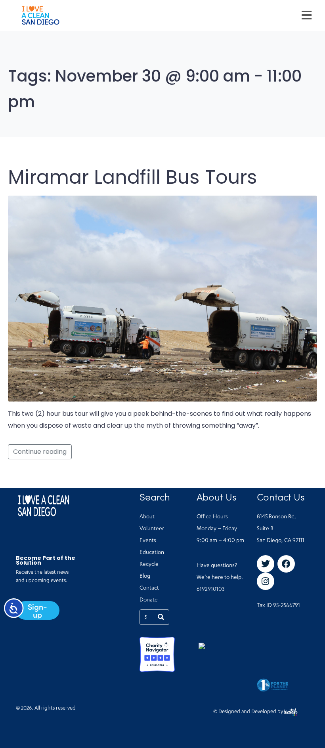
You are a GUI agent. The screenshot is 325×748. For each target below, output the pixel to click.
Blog (145, 576)
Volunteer (152, 529)
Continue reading (40, 451)
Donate (149, 600)
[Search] (161, 617)
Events (148, 541)
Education (152, 553)
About (147, 517)
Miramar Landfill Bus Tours (132, 177)
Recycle (149, 564)
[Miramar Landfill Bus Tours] (162, 298)
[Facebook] (286, 564)
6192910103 (210, 589)
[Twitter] (265, 564)
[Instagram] (265, 581)
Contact (149, 588)
